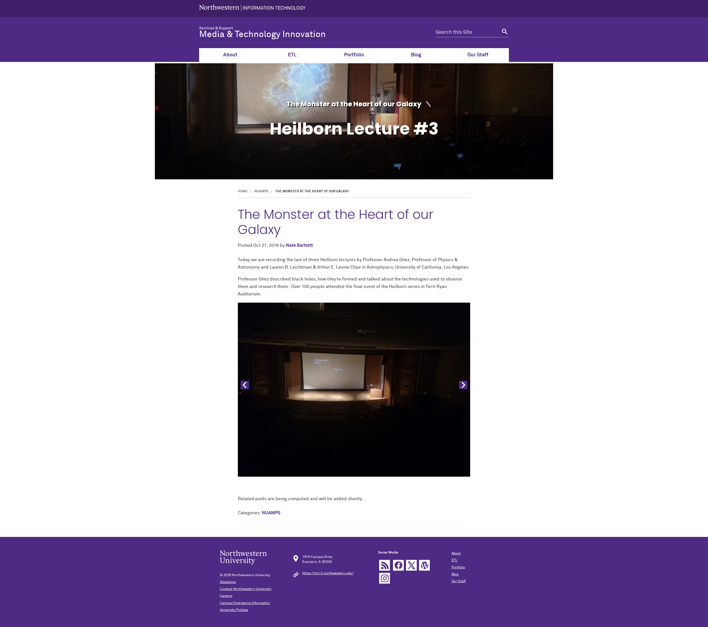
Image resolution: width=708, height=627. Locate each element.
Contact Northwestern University (245, 589)
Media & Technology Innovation (262, 34)
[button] (463, 385)
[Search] (504, 32)
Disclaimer (228, 582)
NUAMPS (261, 191)
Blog (416, 55)
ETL (292, 55)
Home (243, 191)
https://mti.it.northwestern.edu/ (327, 573)
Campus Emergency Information (245, 603)
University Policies (234, 610)
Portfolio (354, 55)
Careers (226, 596)
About (230, 55)
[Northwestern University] (252, 8)
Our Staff (477, 55)
